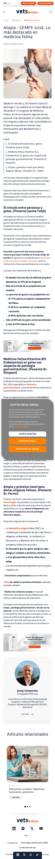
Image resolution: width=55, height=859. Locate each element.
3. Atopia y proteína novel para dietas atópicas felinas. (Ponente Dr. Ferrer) (25, 169)
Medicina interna (31, 20)
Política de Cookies (22, 427)
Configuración (12, 843)
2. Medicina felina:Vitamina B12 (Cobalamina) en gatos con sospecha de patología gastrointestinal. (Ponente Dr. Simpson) (26, 157)
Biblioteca (16, 20)
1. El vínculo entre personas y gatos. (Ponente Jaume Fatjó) (24, 146)
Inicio (5, 20)
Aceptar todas (27, 441)
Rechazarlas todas (27, 449)
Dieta (7, 582)
